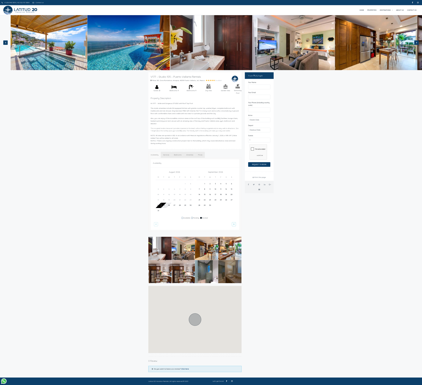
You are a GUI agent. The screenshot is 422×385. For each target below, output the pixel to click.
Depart (250, 125)
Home (362, 10)
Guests (250, 136)
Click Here (185, 369)
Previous (5, 42)
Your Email (252, 93)
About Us (400, 10)
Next (416, 42)
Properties (372, 10)
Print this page (260, 177)
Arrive (250, 115)
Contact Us (412, 10)
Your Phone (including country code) (259, 104)
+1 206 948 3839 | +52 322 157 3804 (16, 3)
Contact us (39, 3)
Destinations (385, 10)
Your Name (252, 82)
